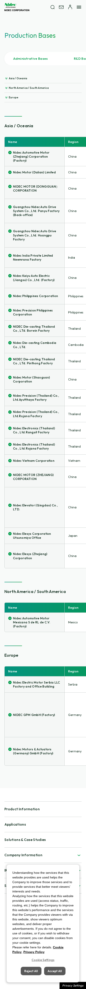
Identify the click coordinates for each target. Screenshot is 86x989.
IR (6, 870)
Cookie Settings (43, 960)
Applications (15, 824)
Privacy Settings (72, 985)
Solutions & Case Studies (25, 839)
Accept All (55, 971)
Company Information (23, 855)
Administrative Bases (30, 58)
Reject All (31, 971)
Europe (13, 97)
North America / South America (29, 87)
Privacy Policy (34, 952)
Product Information (22, 809)
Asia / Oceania (18, 78)
